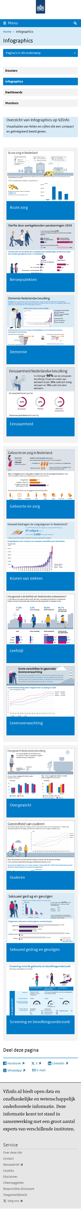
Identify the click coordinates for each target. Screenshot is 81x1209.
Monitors (11, 103)
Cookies (8, 1171)
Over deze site (12, 1152)
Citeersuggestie (13, 1183)
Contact (8, 1158)
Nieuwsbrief (22, 1164)
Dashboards (13, 92)
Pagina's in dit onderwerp (23, 53)
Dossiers (11, 71)
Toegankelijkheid (15, 1195)
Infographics (24, 81)
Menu (13, 23)
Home (7, 32)
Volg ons (24, 1201)
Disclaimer (10, 1177)
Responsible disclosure (18, 1189)
